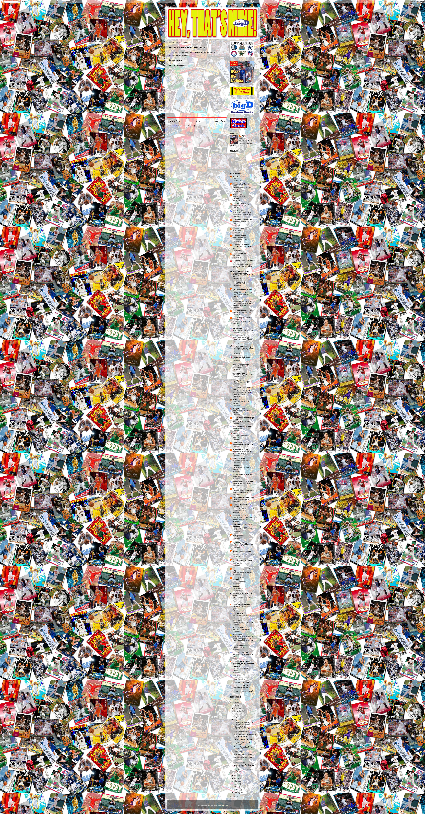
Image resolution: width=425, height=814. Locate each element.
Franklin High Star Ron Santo (242, 312)
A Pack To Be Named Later (242, 220)
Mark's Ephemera (239, 400)
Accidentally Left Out (239, 205)
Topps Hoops (237, 230)
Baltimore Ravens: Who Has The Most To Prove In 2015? (243, 491)
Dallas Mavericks (239, 679)
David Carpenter (238, 537)
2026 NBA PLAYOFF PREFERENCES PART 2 (241, 238)
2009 (235, 796)
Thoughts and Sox (240, 253)
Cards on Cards (238, 228)
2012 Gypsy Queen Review (241, 629)
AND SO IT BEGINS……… (241, 581)
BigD (243, 136)
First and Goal (238, 613)
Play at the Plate (187, 52)
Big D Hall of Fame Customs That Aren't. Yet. (244, 758)
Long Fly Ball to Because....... (239, 578)
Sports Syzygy (238, 620)
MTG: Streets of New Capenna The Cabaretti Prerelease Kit (242, 213)
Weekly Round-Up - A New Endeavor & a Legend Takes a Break (242, 339)
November (238, 711)
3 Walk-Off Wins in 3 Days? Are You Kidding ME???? (243, 545)
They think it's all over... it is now (243, 555)
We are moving (237, 428)
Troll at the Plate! (239, 542)
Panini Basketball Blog (241, 604)
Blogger (225, 805)
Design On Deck (239, 409)
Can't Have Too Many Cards (243, 310)
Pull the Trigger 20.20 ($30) (241, 382)
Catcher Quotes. (239, 762)
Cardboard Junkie (239, 235)
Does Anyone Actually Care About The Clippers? (243, 723)
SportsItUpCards (238, 588)
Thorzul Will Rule (239, 380)
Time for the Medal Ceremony (242, 460)
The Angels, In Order (240, 282)
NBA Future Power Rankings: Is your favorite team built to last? (243, 265)
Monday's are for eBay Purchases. (240, 197)
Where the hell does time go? (242, 483)
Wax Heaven (237, 328)
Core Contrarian (238, 535)
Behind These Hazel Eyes (242, 474)
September (238, 717)
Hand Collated (238, 627)
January (237, 793)
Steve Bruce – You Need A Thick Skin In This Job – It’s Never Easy (243, 350)
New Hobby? (237, 255)
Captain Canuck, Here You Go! (245, 739)
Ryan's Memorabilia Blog (242, 426)
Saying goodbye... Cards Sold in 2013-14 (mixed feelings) (243, 518)
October (237, 714)
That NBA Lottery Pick (241, 682)
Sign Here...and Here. (240, 515)
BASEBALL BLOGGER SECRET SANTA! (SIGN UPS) (243, 509)
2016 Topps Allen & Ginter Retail (243, 444)
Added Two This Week (240, 284)
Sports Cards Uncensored (242, 300)
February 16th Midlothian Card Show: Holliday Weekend (242, 293)
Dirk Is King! (238, 751)
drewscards (237, 466)
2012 (235, 700)
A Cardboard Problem (241, 364)
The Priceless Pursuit (241, 645)
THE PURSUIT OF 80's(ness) (243, 498)
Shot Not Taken (238, 211)
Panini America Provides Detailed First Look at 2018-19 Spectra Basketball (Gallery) (243, 392)
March (236, 787)
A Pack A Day (237, 442)
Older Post (220, 121)
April (236, 784)
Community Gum (239, 373)
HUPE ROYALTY (238, 586)
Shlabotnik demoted (239, 647)
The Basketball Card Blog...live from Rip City (241, 686)
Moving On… (237, 476)
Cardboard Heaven (240, 489)
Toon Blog (236, 676)
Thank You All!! (237, 563)
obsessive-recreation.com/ (243, 691)
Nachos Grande (238, 195)
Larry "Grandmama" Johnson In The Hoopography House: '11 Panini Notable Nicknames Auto (243, 638)
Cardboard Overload (240, 652)
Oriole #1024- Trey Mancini (241, 421)
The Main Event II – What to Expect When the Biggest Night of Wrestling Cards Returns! (243, 303)
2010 (235, 705)
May (236, 781)
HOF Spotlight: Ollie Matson (242, 615)
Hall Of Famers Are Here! (243, 754)
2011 (234, 702)
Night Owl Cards (239, 177)
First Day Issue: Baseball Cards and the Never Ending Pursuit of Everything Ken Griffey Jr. (243, 664)
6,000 (234, 179)
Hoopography (238, 634)
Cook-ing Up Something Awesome (243, 622)
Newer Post (174, 121)
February (237, 790)
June (236, 778)
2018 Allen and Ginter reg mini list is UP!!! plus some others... (243, 452)
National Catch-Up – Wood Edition (243, 375)
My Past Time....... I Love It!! (243, 481)
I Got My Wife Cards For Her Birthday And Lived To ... (244, 728)
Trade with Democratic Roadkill (242, 572)
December (238, 708)
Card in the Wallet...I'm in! (241, 499)
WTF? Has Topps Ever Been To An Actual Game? (245, 735)
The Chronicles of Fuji (241, 204)
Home (197, 121)
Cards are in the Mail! (239, 359)
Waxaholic (236, 433)
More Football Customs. (242, 732)
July (236, 775)
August (237, 720)
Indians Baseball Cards (241, 357)
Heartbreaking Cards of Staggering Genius (241, 272)
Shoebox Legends (239, 335)
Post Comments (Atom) (186, 126)
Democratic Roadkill (240, 450)
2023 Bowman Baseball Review (243, 330)
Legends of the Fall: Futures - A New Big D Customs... (245, 766)
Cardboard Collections (241, 244)
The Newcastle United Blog (243, 346)
